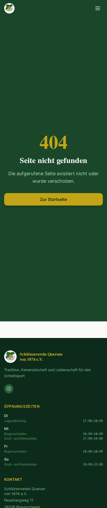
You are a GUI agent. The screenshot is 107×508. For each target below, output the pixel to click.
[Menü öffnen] (97, 8)
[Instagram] (9, 388)
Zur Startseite (53, 199)
